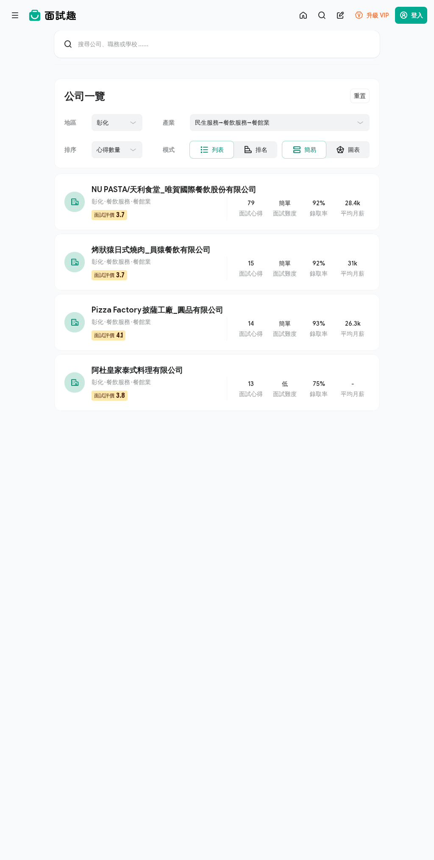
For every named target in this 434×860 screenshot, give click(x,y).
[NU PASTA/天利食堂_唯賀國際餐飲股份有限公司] (217, 201)
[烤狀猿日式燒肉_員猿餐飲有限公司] (217, 262)
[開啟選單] (15, 15)
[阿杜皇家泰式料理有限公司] (217, 382)
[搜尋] (321, 15)
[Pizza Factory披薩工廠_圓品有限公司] (217, 322)
